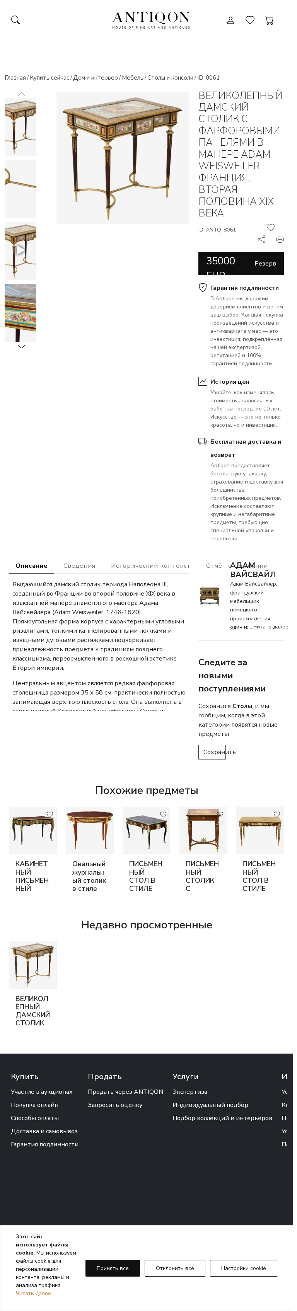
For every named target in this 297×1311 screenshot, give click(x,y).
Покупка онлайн (34, 1105)
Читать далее (33, 1293)
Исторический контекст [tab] (151, 566)
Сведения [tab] (79, 566)
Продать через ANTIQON (125, 1092)
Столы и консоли (170, 78)
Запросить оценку (115, 1105)
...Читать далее (269, 626)
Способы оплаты (35, 1118)
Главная (15, 78)
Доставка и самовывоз (44, 1131)
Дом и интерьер (95, 78)
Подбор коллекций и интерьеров (222, 1118)
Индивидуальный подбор (210, 1105)
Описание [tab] (31, 566)
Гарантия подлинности (244, 288)
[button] (22, 347)
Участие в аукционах (42, 1092)
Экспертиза (189, 1092)
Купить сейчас (49, 78)
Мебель (132, 78)
